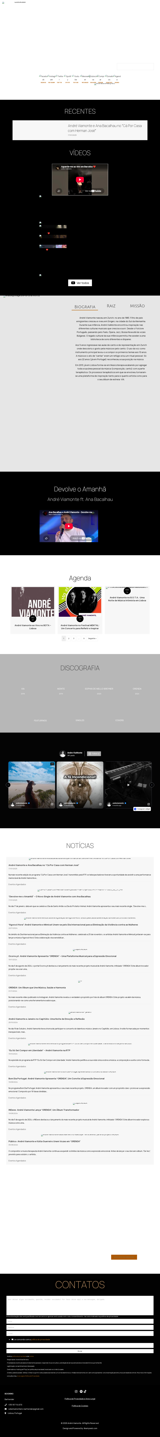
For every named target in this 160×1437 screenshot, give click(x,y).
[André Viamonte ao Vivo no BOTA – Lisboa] (32, 610)
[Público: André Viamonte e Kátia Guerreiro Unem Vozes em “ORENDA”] (80, 1149)
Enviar (80, 1351)
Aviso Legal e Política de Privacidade (28, 1376)
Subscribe (54, 197)
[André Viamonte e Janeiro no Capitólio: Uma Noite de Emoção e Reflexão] (80, 1026)
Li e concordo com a (31, 1339)
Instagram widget (143, 809)
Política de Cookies (80, 1405)
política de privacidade (40, 1339)
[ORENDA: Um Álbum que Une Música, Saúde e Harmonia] (80, 995)
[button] (80, 202)
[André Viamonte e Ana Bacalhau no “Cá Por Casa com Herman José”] (80, 872)
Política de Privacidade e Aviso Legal (80, 1398)
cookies (31, 1356)
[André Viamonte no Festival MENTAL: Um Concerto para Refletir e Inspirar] (80, 610)
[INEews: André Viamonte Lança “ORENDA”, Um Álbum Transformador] (80, 1117)
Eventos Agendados (17, 884)
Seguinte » (92, 638)
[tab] (85, 305)
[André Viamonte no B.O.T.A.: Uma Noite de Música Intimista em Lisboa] (127, 610)
